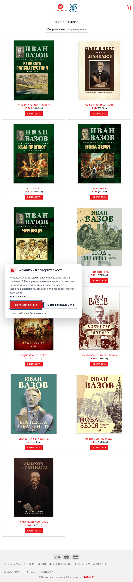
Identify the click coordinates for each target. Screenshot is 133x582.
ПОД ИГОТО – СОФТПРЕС (34, 355)
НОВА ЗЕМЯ (99, 188)
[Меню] (4, 8)
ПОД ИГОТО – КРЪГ (99, 272)
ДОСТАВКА (13, 571)
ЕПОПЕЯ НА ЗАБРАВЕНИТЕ (33, 438)
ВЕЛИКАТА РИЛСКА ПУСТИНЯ (34, 105)
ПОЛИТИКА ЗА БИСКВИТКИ (93, 563)
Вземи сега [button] (33, 114)
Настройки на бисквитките (29, 313)
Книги (59, 22)
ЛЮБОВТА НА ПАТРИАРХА (33, 522)
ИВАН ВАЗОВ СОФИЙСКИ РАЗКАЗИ (99, 355)
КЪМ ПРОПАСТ (33, 188)
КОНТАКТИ (47, 571)
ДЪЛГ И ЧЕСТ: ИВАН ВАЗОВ (99, 105)
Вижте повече (17, 296)
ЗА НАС (30, 571)
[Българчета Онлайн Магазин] (66, 8)
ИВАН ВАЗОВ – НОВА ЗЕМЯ (99, 438)
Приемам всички (26, 304)
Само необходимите (61, 304)
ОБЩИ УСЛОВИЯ (62, 563)
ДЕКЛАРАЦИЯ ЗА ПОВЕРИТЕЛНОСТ (26, 563)
